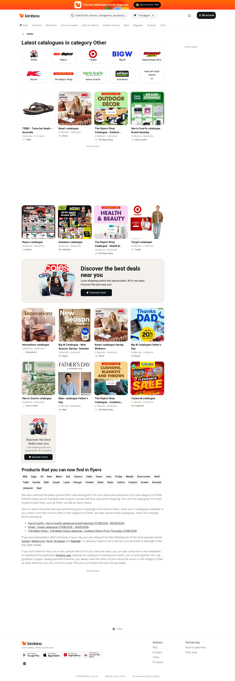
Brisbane (59, 541)
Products (151, 25)
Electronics (51, 25)
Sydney (26, 541)
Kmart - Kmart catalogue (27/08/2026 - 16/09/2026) (58, 527)
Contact (157, 652)
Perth (49, 541)
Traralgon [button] (144, 15)
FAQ (155, 647)
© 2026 (87, 676)
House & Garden (69, 25)
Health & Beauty (111, 25)
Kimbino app (63, 555)
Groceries (37, 25)
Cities (163, 25)
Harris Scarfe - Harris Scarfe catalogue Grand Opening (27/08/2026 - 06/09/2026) (76, 523)
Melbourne (38, 541)
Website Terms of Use (115, 676)
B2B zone (191, 652)
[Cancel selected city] (153, 15)
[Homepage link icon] (113, 629)
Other (126, 25)
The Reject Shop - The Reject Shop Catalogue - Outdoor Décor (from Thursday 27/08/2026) (82, 531)
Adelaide (76, 541)
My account (208, 15)
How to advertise (195, 647)
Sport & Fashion (90, 25)
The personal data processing (145, 676)
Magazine (138, 25)
